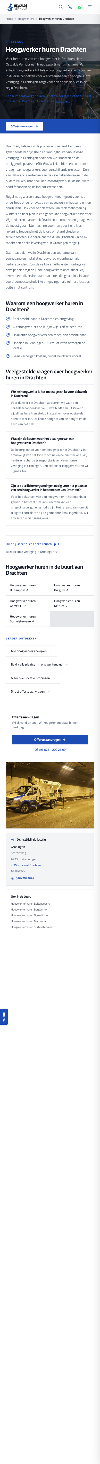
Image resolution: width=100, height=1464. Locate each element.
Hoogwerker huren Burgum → (67, 587)
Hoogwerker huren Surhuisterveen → (23, 618)
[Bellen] (70, 6)
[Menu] (89, 6)
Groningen (62, 101)
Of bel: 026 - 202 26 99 (50, 749)
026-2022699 (25, 878)
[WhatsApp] (80, 6)
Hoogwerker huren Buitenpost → (23, 587)
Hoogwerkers (26, 19)
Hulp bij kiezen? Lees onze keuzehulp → (32, 544)
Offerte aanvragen (22, 126)
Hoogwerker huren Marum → (67, 603)
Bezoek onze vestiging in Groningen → (32, 551)
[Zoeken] (60, 6)
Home (9, 19)
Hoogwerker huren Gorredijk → (23, 603)
